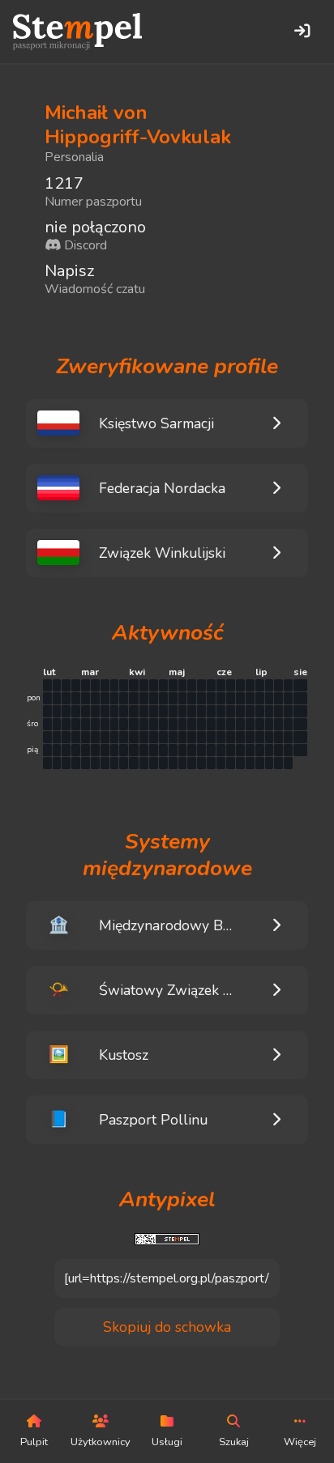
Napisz (69, 271)
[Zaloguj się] (301, 31)
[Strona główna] (77, 31)
